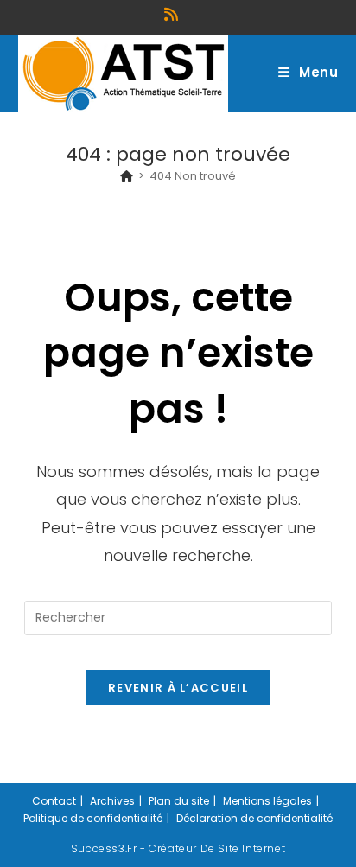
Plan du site (179, 801)
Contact (54, 801)
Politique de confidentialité (92, 818)
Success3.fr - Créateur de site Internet (178, 848)
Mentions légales (267, 801)
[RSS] (173, 14)
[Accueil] (126, 176)
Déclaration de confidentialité (254, 818)
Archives (112, 801)
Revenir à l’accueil (178, 687)
